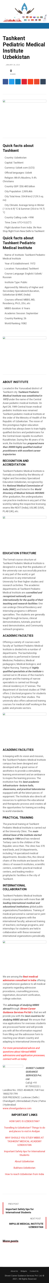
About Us (14, 1271)
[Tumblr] (43, 81)
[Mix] (36, 81)
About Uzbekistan (24, 1161)
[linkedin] (18, 81)
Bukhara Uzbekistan (24, 1168)
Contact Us (34, 1271)
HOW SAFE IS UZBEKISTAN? (24, 1121)
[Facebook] (5, 81)
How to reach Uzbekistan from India (24, 1174)
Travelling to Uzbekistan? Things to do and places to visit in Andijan (24, 1129)
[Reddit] (30, 81)
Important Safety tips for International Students (24, 1153)
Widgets (24, 1271)
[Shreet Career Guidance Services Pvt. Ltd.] (24, 11)
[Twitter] (11, 81)
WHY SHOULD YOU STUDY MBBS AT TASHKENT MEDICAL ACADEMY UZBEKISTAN (24, 1141)
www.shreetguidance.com (17, 1108)
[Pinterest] (24, 81)
